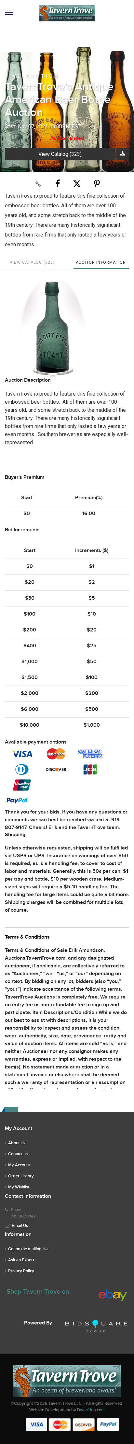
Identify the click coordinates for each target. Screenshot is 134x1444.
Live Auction (32, 76)
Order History (21, 1176)
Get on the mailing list (28, 1249)
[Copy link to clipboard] (38, 184)
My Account (19, 1165)
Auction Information (101, 262)
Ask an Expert (21, 1260)
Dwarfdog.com (91, 1410)
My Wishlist (18, 1187)
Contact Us (18, 1154)
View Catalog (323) (60, 154)
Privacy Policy (21, 1271)
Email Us (20, 1225)
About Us (16, 1143)
